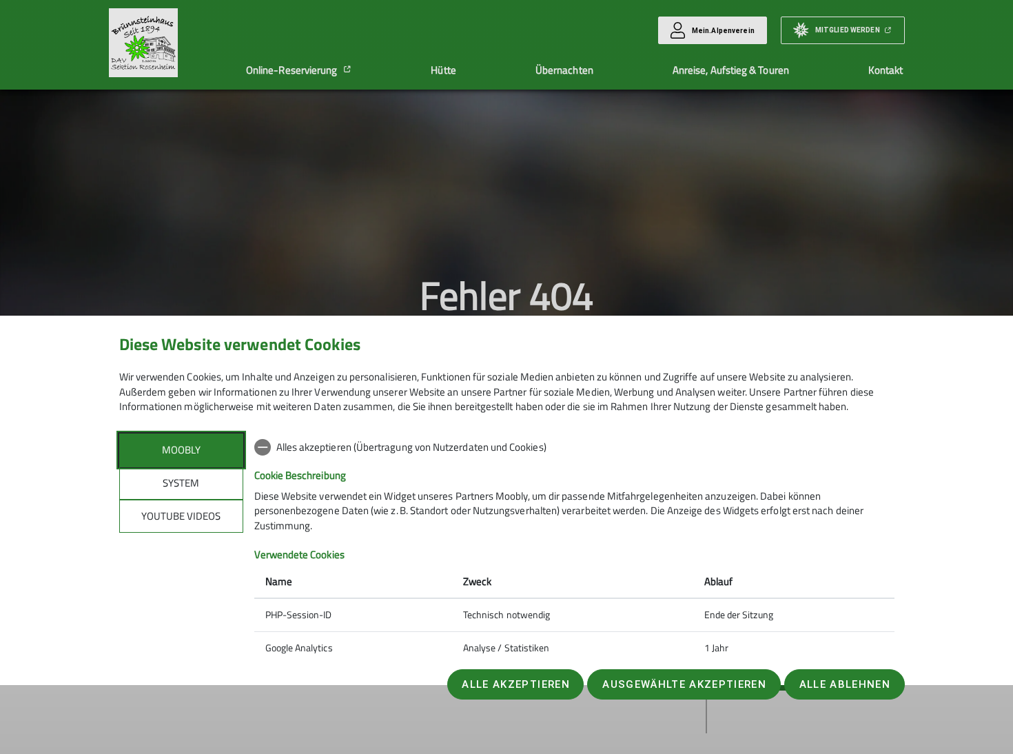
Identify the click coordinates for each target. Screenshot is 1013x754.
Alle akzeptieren (515, 684)
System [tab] (181, 483)
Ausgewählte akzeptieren (684, 684)
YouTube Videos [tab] (181, 516)
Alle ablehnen (844, 684)
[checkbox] (574, 447)
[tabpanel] (574, 549)
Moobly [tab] (181, 450)
